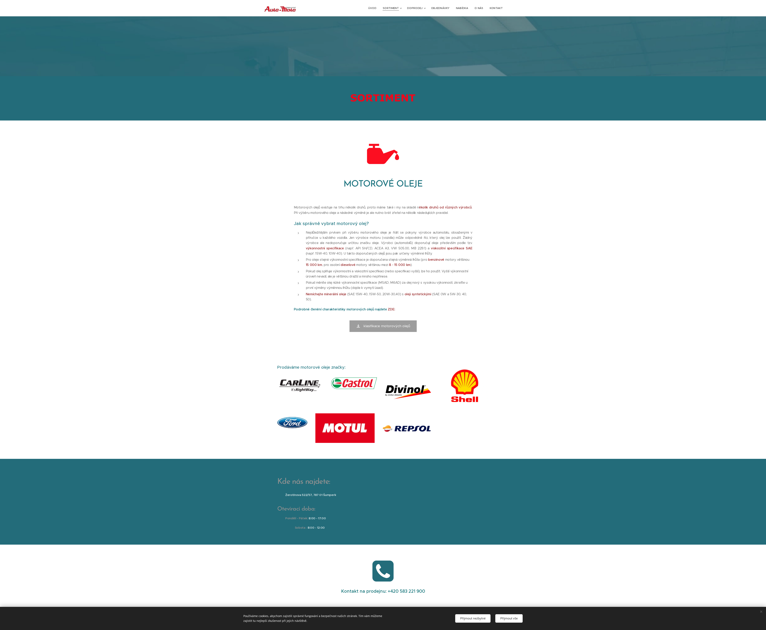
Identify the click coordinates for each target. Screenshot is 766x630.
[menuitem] (373, 8)
